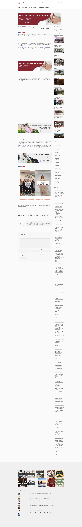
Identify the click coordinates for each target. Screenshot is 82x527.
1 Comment (28, 26)
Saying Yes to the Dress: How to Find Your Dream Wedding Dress (59, 299)
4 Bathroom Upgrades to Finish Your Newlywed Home (59, 303)
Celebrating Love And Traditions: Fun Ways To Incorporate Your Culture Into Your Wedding (59, 394)
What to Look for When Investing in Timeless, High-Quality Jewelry (58, 107)
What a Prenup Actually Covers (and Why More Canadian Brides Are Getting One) (59, 331)
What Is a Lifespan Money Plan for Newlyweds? (59, 337)
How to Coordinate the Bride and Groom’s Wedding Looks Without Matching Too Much (59, 195)
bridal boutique (41, 34)
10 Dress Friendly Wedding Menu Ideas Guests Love (59, 222)
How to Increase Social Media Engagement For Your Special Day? (59, 417)
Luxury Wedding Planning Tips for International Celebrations (59, 287)
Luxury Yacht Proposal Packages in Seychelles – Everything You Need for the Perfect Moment (59, 444)
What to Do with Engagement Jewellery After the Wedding (59, 368)
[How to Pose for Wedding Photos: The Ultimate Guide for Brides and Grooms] (31, 482)
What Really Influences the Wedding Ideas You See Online (59, 401)
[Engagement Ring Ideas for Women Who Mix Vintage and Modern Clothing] (59, 102)
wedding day (45, 47)
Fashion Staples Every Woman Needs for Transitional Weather (59, 263)
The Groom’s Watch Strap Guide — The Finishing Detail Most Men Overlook (58, 77)
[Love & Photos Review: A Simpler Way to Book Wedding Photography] (59, 92)
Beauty (56, 143)
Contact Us (61, 2)
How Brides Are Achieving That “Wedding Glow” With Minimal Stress (59, 325)
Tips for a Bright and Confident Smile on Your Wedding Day (59, 403)
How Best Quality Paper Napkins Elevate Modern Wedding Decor (59, 282)
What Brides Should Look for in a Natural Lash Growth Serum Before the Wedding (59, 213)
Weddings (24, 206)
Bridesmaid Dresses (24, 205)
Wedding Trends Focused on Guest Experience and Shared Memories (58, 290)
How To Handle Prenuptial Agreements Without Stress (58, 366)
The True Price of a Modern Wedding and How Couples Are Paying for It (59, 363)
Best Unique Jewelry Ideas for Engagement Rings (59, 285)
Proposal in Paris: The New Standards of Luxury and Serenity (58, 251)
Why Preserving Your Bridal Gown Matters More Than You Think (59, 396)
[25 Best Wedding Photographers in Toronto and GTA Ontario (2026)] (59, 474)
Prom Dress (33, 205)
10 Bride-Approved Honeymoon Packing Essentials (59, 233)
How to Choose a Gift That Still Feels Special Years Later (59, 372)
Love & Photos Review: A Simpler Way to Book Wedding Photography (58, 87)
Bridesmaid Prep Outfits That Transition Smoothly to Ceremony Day (59, 385)
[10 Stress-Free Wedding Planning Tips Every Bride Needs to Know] (31, 474)
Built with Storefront (21, 522)
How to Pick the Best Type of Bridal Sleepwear (37, 510)
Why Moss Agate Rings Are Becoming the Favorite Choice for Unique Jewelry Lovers (59, 280)
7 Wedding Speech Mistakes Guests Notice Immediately (58, 296)
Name (21, 249)
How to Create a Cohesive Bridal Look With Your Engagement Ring (58, 45)
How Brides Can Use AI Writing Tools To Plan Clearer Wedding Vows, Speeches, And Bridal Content (59, 293)
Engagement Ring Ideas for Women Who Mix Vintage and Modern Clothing (59, 97)
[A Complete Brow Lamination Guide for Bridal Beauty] (51, 474)
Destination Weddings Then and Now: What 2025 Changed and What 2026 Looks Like (59, 328)
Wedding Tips (57, 2)
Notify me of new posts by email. (26, 255)
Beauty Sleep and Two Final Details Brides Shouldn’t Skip (59, 379)
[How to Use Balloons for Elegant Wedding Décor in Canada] (59, 40)
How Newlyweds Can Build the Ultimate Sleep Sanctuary (59, 67)
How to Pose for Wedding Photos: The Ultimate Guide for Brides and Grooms (41, 512)
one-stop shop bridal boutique (23, 145)
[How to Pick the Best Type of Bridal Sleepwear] (51, 482)
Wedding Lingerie (57, 172)
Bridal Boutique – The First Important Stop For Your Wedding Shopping (44, 210)
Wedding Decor (57, 165)
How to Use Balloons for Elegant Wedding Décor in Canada (58, 35)
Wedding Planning (57, 175)
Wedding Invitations (47, 205)
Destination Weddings (58, 148)
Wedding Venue (57, 181)
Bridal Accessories (52, 2)
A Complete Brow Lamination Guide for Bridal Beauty (59, 422)
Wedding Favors (42, 205)
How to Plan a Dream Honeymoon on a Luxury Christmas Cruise (59, 436)
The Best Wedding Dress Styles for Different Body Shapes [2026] (39, 507)
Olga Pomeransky (24, 26)
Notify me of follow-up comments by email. (27, 253)
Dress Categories (33, 7)
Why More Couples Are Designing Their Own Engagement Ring (59, 238)
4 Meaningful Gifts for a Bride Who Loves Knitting (59, 301)
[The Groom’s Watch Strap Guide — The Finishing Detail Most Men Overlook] (59, 82)
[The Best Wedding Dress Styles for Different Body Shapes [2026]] (22, 482)
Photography (56, 156)
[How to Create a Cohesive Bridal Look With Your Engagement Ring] (59, 50)
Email (32, 249)
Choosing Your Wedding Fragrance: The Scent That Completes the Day (58, 248)
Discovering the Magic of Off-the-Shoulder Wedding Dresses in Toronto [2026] (41, 505)
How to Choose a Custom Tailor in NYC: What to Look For (59, 235)
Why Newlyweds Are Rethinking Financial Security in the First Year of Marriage (59, 410)
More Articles (41, 7)
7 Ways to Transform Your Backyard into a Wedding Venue (59, 265)
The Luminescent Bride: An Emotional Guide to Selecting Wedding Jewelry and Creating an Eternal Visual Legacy (59, 257)
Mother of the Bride (29, 205)
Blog (29, 7)
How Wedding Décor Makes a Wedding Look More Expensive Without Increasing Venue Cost (59, 271)
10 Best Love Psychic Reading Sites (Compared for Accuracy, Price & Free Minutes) (59, 243)
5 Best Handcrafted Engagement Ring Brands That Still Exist (59, 347)
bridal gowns (35, 36)
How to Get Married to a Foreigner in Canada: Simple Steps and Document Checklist (59, 216)
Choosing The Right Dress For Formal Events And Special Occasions (59, 317)
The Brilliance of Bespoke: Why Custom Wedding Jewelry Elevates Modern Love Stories (59, 427)
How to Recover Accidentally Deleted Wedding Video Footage (59, 349)
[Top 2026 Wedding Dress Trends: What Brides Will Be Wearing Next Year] (40, 474)
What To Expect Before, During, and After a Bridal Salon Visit (59, 399)
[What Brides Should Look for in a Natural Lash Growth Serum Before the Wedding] (59, 124)
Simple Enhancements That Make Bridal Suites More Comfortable (59, 408)
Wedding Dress (47, 2)
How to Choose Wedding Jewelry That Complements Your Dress (59, 254)
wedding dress (21, 53)
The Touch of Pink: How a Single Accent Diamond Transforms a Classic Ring (59, 225)
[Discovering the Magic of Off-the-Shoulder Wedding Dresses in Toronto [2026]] (59, 482)
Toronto (53, 7)
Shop (43, 2)
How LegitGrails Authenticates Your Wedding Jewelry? (59, 355)
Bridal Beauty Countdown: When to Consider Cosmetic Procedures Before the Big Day (59, 414)
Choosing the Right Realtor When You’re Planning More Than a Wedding (59, 358)
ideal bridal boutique (23, 47)
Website (42, 249)
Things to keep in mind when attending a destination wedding (58, 260)
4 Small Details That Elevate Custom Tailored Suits (58, 308)
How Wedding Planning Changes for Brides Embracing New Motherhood (59, 375)
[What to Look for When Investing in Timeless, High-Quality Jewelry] (59, 112)
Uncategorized (57, 162)
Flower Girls (56, 152)
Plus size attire (57, 158)
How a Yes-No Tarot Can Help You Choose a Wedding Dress (59, 405)
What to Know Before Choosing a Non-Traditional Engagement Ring (59, 320)
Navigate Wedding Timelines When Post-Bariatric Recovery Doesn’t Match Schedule (59, 382)
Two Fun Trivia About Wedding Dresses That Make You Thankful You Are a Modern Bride (26, 210)
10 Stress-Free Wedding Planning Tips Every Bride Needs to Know (39, 498)
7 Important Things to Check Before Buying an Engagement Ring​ (59, 441)
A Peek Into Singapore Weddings (59, 377)
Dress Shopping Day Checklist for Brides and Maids (59, 274)
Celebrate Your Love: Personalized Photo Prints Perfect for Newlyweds (58, 352)
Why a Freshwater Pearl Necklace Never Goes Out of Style (59, 322)
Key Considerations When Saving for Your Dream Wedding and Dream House (59, 344)
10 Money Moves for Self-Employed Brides (58, 240)
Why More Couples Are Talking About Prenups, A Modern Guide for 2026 (59, 454)
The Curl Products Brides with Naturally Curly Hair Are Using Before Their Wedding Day (59, 268)
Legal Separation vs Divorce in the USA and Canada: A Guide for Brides (59, 447)
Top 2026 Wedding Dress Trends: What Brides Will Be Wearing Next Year (40, 503)
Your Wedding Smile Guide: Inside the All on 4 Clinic (59, 434)
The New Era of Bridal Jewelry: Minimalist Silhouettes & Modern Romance (59, 450)
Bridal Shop (26, 51)
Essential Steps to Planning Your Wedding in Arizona (59, 419)
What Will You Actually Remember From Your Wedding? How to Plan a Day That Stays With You (59, 220)
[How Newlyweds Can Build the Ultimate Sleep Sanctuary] (59, 72)
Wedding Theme (57, 178)
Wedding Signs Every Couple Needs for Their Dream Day (58, 391)
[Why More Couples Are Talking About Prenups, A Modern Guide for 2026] (22, 474)
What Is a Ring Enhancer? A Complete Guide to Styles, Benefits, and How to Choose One (59, 335)
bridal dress (21, 120)
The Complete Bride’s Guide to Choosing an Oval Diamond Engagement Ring (59, 457)
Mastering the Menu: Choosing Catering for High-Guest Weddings (59, 310)
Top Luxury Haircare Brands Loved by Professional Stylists (59, 370)
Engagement (56, 149)
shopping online (23, 78)
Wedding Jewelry (20, 206)
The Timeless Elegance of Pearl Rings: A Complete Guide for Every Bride (59, 314)
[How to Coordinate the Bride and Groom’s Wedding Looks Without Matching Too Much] (59, 62)
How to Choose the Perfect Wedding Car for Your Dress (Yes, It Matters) (59, 388)
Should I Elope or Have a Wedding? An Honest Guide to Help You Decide (59, 277)
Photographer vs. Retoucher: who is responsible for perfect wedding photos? (59, 230)
